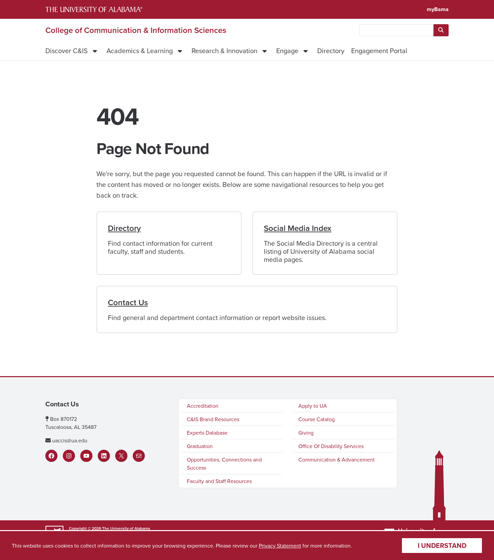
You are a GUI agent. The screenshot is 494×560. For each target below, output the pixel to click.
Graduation (200, 446)
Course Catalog (316, 419)
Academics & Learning (140, 50)
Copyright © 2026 (85, 528)
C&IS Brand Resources (213, 419)
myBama (438, 9)
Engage (287, 50)
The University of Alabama (126, 528)
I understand (442, 545)
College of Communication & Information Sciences (135, 30)
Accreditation (202, 405)
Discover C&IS (66, 50)
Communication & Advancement (336, 459)
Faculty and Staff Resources (219, 481)
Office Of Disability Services (331, 446)
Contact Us (128, 302)
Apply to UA (312, 405)
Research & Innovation (224, 50)
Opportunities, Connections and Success (224, 463)
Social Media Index (297, 228)
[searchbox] (396, 30)
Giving (306, 432)
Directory (330, 50)
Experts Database (207, 432)
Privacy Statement (280, 545)
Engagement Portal (379, 50)
